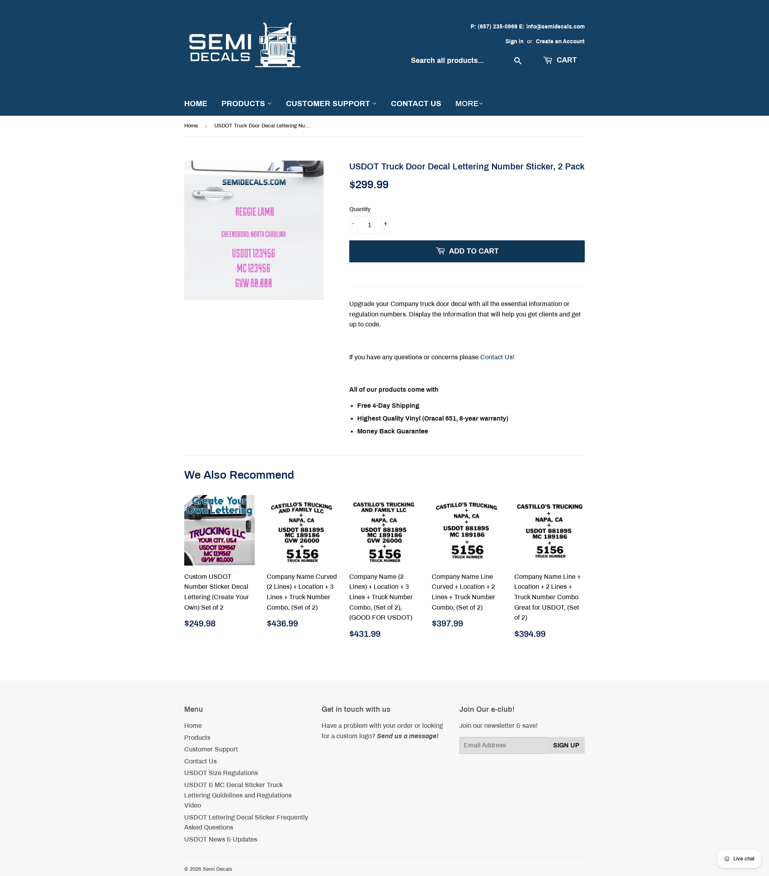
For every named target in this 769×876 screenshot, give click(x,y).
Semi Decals (217, 869)
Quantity (359, 209)
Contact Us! (497, 357)
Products (244, 103)
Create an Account (560, 41)
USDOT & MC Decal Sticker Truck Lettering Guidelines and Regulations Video (238, 795)
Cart (566, 60)
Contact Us (416, 103)
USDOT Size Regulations (221, 772)
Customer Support (329, 103)
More (467, 103)
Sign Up (566, 745)
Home (195, 103)
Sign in (514, 41)
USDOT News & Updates (220, 839)
